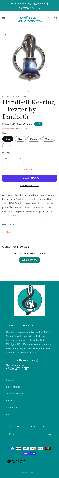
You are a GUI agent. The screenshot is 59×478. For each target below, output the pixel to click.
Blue (7, 139)
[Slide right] (36, 91)
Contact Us (12, 407)
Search (9, 380)
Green (48, 139)
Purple (33, 139)
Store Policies (13, 387)
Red (20, 139)
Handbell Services (32, 472)
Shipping (5, 128)
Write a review (29, 260)
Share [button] (9, 232)
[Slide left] (23, 91)
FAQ (8, 414)
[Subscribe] (49, 434)
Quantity (6, 152)
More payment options (29, 185)
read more (8, 224)
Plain (8, 145)
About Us (11, 400)
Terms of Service (15, 393)
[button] (3, 18)
